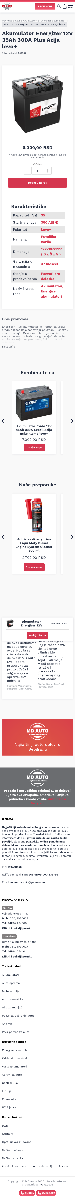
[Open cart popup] (65, 6)
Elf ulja (7, 1091)
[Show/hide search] (59, 6)
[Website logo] (7, 6)
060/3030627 (19, 946)
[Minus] (28, 171)
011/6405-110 (16, 951)
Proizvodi (45, 6)
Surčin (29, 1193)
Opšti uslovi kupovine (16, 1141)
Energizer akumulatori (53, 20)
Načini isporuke (12, 1158)
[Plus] (48, 171)
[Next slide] (72, 421)
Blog (5, 1125)
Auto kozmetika (12, 999)
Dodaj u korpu (37, 182)
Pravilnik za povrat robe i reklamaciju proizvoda (35, 1166)
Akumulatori (30, 20)
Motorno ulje (10, 991)
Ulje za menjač (12, 1007)
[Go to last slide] (3, 421)
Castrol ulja (10, 1082)
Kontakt (7, 1133)
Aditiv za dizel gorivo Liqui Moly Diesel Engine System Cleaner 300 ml (34, 544)
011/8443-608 (17, 923)
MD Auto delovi (11, 20)
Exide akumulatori (14, 1058)
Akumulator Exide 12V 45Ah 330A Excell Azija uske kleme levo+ (34, 429)
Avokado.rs (46, 1184)
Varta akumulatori (14, 1066)
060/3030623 (19, 918)
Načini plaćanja (12, 1150)
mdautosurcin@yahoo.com (27, 882)
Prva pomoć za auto (15, 1031)
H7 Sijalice (9, 1107)
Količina (37, 164)
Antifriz (7, 1023)
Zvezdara (48, 1193)
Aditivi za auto (12, 1074)
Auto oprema (11, 983)
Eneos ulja (9, 1099)
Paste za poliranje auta (18, 1015)
